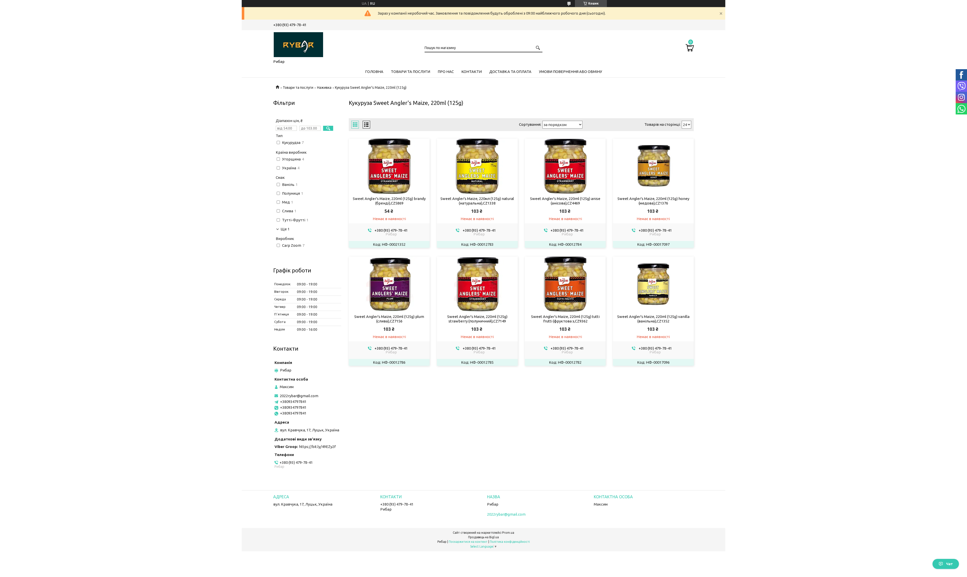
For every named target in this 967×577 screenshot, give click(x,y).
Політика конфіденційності (510, 541)
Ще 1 (285, 229)
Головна (374, 71)
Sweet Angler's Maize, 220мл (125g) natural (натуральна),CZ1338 (477, 200)
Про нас (446, 71)
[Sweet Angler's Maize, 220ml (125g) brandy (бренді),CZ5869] (389, 166)
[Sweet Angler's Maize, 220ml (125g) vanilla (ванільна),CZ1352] (653, 284)
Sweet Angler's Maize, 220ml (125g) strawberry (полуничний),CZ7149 (477, 318)
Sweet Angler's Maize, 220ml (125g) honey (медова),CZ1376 (653, 200)
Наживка (324, 88)
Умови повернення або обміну (570, 71)
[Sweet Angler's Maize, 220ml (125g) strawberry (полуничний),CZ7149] (477, 284)
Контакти (471, 71)
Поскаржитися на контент (468, 541)
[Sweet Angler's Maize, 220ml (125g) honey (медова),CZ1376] (653, 166)
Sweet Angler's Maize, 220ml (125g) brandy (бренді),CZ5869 (389, 200)
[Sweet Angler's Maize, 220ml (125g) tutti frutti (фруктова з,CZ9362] (565, 284)
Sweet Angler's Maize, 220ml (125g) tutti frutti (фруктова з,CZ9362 (565, 318)
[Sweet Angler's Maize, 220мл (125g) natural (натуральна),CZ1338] (477, 166)
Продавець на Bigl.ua (483, 537)
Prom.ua (508, 532)
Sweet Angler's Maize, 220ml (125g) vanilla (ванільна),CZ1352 (653, 318)
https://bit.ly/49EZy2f (317, 446)
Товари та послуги (410, 71)
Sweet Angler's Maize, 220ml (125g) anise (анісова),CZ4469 (565, 200)
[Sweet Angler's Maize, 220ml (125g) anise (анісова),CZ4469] (565, 166)
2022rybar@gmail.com (299, 396)
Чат (949, 564)
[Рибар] (298, 43)
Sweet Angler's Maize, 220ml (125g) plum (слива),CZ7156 (389, 318)
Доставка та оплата (510, 71)
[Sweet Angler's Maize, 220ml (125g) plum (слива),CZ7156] (389, 284)
